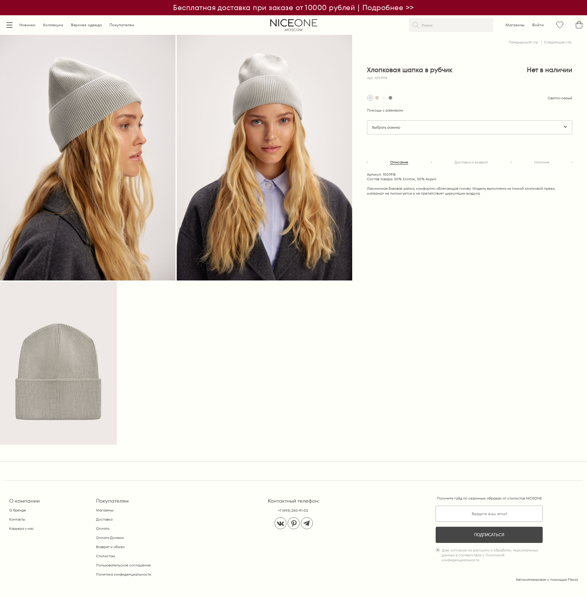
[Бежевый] (377, 98)
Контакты (17, 519)
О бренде (17, 510)
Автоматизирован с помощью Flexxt (547, 579)
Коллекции (53, 24)
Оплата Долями (110, 537)
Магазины (515, 24)
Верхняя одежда (86, 24)
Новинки (27, 24)
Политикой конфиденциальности (473, 557)
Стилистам (105, 556)
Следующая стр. (558, 42)
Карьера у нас (21, 528)
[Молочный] (384, 98)
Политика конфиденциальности (123, 574)
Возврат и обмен (110, 546)
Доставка (104, 519)
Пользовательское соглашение (123, 565)
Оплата (102, 528)
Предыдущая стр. (524, 42)
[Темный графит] (390, 98)
